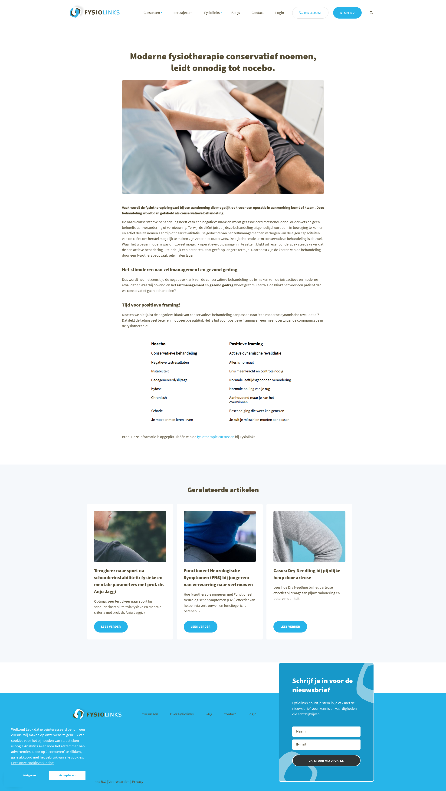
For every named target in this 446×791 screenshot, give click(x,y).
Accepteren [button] (67, 775)
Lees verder (111, 626)
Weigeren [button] (29, 775)
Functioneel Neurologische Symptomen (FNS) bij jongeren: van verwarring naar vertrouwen (218, 577)
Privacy (137, 781)
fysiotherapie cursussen (215, 436)
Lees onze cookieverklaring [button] (32, 762)
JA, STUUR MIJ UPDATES (326, 761)
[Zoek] (371, 12)
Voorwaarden (119, 781)
